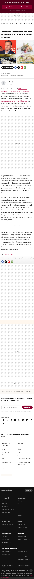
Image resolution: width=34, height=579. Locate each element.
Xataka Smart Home (8, 509)
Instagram (19, 419)
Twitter (18, 67)
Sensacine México (23, 557)
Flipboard (22, 67)
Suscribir (27, 407)
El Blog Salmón (22, 536)
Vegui (3, 449)
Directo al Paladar (7, 524)
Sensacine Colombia (24, 559)
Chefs (10, 258)
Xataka (4, 501)
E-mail (25, 67)
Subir (27, 490)
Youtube (15, 419)
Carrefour (20, 23)
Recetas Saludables (24, 458)
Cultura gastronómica (22, 454)
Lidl (14, 23)
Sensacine (21, 513)
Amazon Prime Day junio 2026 (24, 463)
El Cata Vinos (9, 254)
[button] (10, 82)
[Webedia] (6, 491)
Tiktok (31, 419)
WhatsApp (3, 419)
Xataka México (6, 551)
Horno (4, 468)
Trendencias (5, 536)
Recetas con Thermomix (6, 444)
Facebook (15, 67)
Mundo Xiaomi (6, 512)
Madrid (22, 258)
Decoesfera (5, 539)
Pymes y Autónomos (23, 539)
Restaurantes (6, 462)
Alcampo (27, 23)
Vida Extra (21, 503)
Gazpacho (28, 391)
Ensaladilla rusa (18, 391)
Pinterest (23, 419)
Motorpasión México (23, 565)
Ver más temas (6, 475)
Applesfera (5, 506)
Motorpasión (21, 524)
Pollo (3, 458)
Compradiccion (6, 542)
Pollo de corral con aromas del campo (14, 101)
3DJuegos (20, 501)
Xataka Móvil (5, 503)
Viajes (15, 258)
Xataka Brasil (6, 554)
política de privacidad (25, 411)
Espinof (20, 515)
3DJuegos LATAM (22, 551)
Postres (20, 443)
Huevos (20, 468)
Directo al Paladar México (7, 566)
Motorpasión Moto (23, 527)
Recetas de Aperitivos (5, 454)
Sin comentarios (8, 67)
